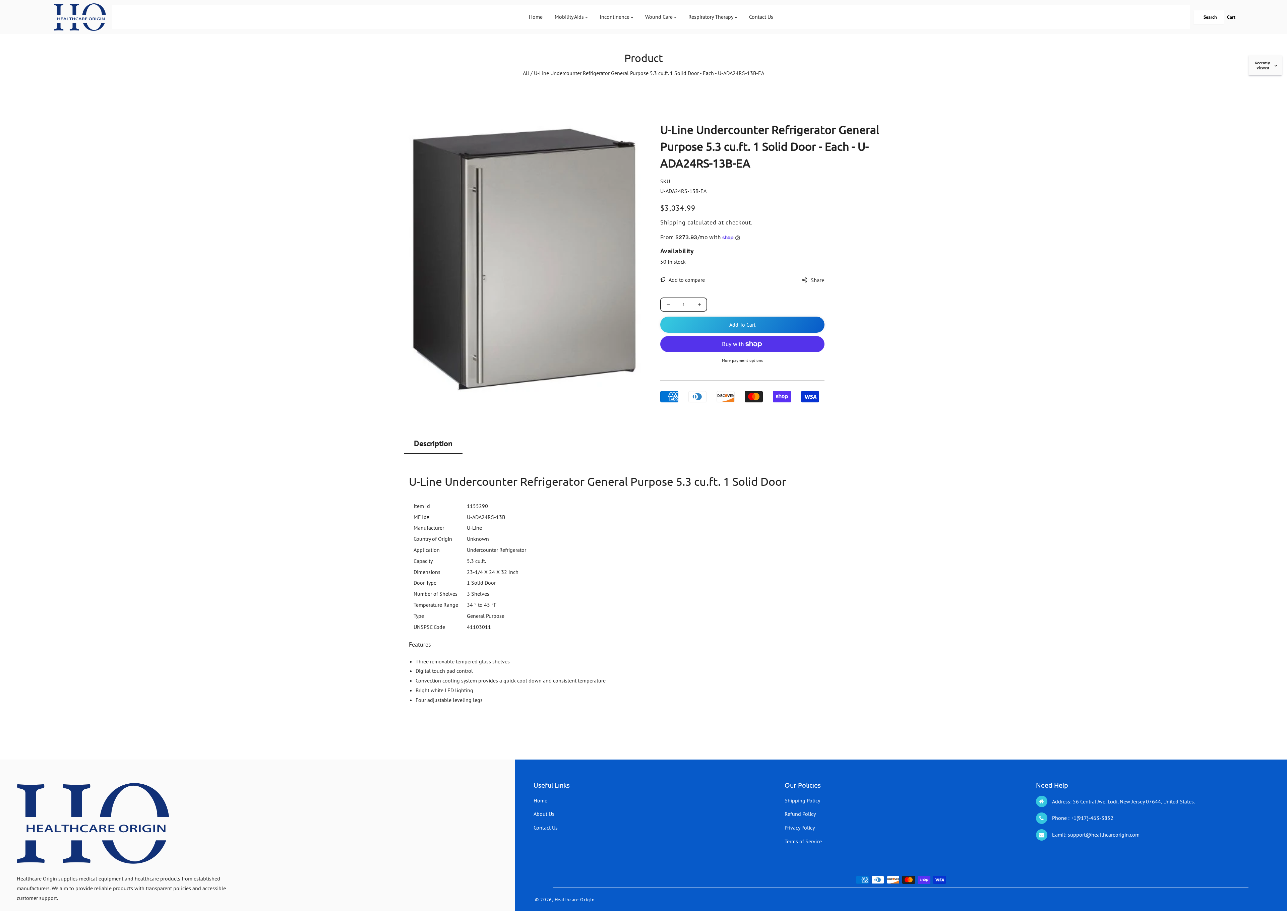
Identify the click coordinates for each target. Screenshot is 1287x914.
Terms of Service (803, 841)
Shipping (673, 222)
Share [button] (817, 279)
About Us (544, 813)
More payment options (742, 360)
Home (540, 800)
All (526, 73)
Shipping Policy (802, 800)
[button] (1208, 17)
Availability (677, 251)
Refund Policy (800, 813)
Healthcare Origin (575, 900)
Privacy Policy (800, 827)
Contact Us (546, 827)
